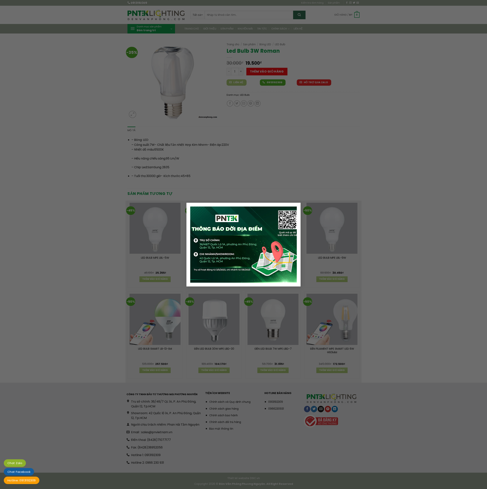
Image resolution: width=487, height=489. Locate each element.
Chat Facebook (18, 472)
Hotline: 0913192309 (21, 480)
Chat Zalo (14, 463)
